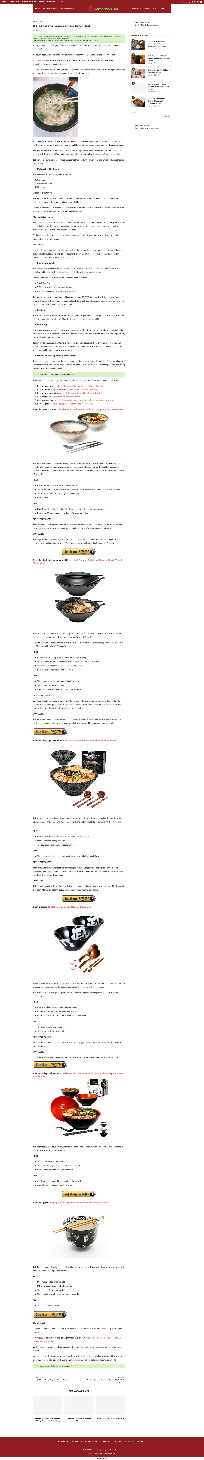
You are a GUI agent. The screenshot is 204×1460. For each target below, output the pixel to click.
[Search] (167, 8)
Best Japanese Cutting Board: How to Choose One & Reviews (159, 86)
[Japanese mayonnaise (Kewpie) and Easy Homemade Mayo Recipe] (47, 1405)
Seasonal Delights (29, 2)
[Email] (201, 2)
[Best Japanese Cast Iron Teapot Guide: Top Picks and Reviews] (138, 59)
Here (72, 374)
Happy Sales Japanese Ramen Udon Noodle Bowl (72, 403)
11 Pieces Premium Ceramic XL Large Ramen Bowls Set (79, 386)
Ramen (81, 69)
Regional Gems (14, 2)
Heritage (41, 2)
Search (133, 113)
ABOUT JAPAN (86, 1450)
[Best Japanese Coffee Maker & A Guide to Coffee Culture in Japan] (110, 1405)
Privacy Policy (101, 1450)
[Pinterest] (192, 2)
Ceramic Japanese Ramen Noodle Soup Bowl (80, 393)
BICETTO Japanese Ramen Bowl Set (64, 396)
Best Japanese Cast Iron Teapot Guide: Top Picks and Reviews (158, 58)
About (61, 2)
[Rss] (195, 2)
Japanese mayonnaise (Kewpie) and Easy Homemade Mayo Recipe (157, 43)
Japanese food (39, 60)
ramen (70, 45)
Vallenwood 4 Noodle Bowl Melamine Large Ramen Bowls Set (86, 400)
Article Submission (117, 1450)
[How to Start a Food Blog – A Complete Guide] (138, 73)
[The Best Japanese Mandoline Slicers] (79, 1405)
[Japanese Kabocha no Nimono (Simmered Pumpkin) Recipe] (138, 102)
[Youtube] (198, 2)
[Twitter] (186, 2)
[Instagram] (189, 2)
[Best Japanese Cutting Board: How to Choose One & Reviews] (138, 88)
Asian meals (76, 1360)
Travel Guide (51, 2)
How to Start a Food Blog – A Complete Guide (159, 71)
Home (4, 2)
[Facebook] (183, 2)
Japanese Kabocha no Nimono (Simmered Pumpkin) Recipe (156, 101)
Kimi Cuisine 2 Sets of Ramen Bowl (83, 389)
